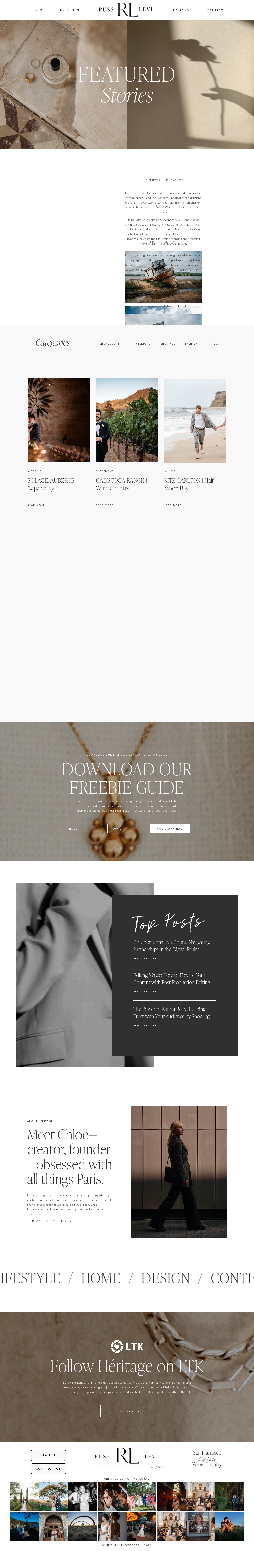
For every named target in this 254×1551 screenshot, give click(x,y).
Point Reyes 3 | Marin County (163, 179)
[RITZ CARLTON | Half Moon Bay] (195, 421)
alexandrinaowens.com (140, 202)
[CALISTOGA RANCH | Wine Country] (127, 420)
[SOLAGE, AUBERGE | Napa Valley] (59, 420)
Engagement (163, 206)
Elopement (104, 471)
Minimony (172, 471)
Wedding (35, 471)
